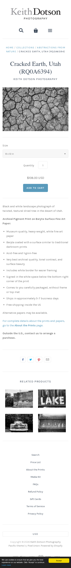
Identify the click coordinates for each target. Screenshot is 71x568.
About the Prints (35, 469)
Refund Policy (35, 491)
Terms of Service (36, 506)
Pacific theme (16, 545)
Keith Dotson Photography (35, 79)
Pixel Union (34, 545)
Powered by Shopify (51, 545)
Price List (35, 462)
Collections (25, 47)
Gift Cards (35, 499)
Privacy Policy (35, 513)
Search (35, 454)
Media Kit (36, 476)
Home (10, 47)
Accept (59, 560)
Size (5, 145)
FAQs (35, 484)
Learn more (6, 565)
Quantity (28, 165)
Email (47, 359)
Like (23, 359)
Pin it (39, 359)
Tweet (30, 359)
